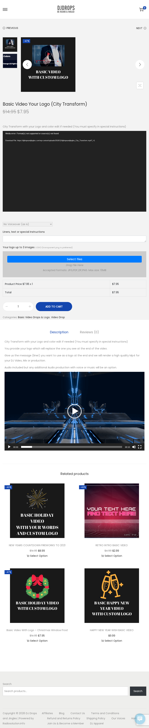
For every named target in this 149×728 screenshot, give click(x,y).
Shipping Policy (95, 718)
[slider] (71, 447)
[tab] (59, 332)
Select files (74, 259)
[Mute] (134, 447)
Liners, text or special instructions (24, 232)
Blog (61, 713)
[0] (141, 9)
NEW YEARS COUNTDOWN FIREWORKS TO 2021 (37, 545)
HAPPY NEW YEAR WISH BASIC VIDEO (112, 630)
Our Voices (118, 718)
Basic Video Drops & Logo (34, 317)
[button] (74, 411)
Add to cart (54, 306)
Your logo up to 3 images (38, 247)
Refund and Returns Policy (63, 718)
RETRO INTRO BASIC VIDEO (112, 545)
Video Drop (58, 317)
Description (59, 332)
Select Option (39, 556)
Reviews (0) (89, 332)
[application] (74, 171)
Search (7, 684)
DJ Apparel (97, 723)
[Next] (139, 64)
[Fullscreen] (140, 447)
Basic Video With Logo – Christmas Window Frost (37, 630)
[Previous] (27, 64)
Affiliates (47, 713)
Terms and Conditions (105, 713)
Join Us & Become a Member (65, 723)
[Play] (9, 447)
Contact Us (78, 713)
